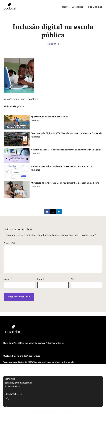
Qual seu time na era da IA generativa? (49, 116)
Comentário (11, 243)
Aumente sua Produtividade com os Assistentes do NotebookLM (61, 166)
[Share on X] (53, 211)
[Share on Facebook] (47, 211)
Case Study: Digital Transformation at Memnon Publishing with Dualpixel (66, 149)
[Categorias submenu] (84, 7)
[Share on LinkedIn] (59, 211)
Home (65, 6)
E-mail (41, 279)
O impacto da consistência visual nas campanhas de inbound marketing (65, 182)
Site (73, 279)
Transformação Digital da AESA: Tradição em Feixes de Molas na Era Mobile (66, 133)
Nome (8, 279)
